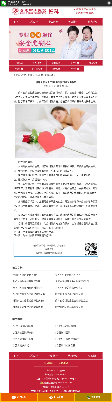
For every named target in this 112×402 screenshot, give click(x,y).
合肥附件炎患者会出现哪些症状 (29, 294)
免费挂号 (63, 363)
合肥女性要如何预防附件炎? (27, 288)
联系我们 (92, 356)
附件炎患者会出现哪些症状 (69, 294)
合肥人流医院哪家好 (23, 332)
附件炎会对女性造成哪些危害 (28, 307)
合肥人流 (19, 63)
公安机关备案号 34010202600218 (57, 383)
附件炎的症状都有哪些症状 (69, 307)
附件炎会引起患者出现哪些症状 (71, 300)
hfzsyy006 (61, 370)
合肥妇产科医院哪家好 (67, 339)
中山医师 (53, 22)
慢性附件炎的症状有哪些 (25, 275)
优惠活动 (92, 22)
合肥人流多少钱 (21, 345)
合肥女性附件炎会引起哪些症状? (72, 281)
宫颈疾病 (19, 69)
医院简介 (33, 22)
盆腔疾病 (56, 69)
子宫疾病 (75, 63)
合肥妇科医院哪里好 (66, 326)
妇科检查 (56, 63)
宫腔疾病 (75, 69)
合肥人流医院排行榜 (23, 339)
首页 (16, 22)
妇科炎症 (37, 63)
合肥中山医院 (20, 75)
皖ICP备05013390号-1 (66, 379)
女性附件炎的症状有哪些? (68, 288)
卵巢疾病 (93, 63)
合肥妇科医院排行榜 (23, 326)
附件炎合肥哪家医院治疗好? (37, 235)
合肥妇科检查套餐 (65, 345)
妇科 (30, 75)
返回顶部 (49, 363)
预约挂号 (73, 22)
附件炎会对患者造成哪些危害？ (29, 300)
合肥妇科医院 (62, 332)
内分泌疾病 (37, 69)
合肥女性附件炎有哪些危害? (27, 281)
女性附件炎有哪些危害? (67, 275)
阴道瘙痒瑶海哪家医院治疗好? (38, 232)
